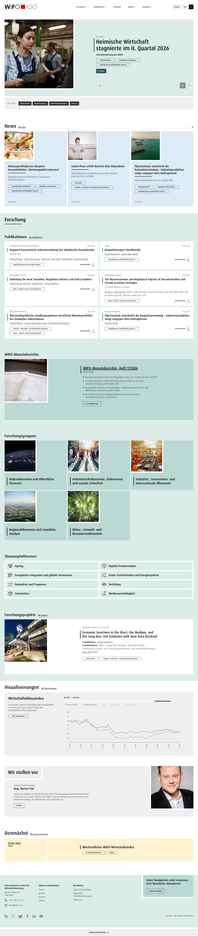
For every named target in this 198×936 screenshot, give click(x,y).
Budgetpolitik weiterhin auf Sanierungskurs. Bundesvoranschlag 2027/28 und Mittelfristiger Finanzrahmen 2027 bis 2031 (116, 389)
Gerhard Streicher (81, 259)
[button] (96, 85)
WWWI (112, 853)
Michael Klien (67, 259)
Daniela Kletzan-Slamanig (20, 283)
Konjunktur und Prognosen (127, 60)
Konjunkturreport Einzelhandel (21, 186)
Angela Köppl (37, 283)
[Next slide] (189, 85)
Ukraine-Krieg (90, 659)
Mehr (102, 71)
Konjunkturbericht (144, 187)
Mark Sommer (120, 292)
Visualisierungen (40, 103)
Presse (176, 7)
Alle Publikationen (36, 237)
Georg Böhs (87, 652)
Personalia (78, 183)
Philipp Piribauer (16, 259)
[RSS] (6, 916)
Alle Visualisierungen (49, 688)
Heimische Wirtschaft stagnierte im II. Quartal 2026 (132, 45)
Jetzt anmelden (156, 891)
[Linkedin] (34, 916)
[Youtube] (41, 916)
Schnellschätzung (105, 60)
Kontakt (42, 893)
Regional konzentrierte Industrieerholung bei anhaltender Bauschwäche (52, 250)
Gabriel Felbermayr (105, 642)
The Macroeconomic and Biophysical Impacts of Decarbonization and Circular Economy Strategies (145, 281)
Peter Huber (56, 259)
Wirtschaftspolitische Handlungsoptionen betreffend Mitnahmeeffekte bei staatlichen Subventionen (51, 317)
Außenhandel (25, 103)
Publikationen (98, 7)
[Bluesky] (20, 916)
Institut (130, 7)
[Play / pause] (183, 85)
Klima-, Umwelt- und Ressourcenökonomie (27, 289)
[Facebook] (27, 916)
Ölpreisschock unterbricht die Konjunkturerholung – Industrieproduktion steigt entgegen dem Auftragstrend (159, 169)
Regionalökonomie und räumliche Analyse (27, 264)
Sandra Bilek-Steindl (129, 254)
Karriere (74, 103)
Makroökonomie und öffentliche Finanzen (113, 65)
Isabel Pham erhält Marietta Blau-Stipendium (97, 166)
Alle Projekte (43, 615)
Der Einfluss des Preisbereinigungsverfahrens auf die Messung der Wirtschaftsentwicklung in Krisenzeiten (112, 395)
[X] (13, 916)
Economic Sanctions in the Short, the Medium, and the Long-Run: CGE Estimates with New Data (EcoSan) (119, 634)
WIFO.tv (42, 900)
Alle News (22, 127)
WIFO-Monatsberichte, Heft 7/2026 (110, 368)
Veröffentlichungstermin (93, 853)
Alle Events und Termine (39, 834)
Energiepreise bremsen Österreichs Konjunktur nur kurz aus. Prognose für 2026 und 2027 (121, 377)
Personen (117, 7)
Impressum (77, 899)
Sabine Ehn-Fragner (32, 259)
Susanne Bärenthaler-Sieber (35, 323)
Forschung (80, 7)
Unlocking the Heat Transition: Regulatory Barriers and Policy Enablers (51, 279)
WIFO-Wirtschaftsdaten (59, 103)
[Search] (191, 7)
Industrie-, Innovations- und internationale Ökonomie (92, 187)
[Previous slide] (176, 85)
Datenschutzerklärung (82, 889)
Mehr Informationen (18, 716)
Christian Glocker (111, 323)
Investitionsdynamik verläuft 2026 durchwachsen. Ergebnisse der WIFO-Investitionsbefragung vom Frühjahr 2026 (114, 382)
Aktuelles (146, 7)
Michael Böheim (16, 323)
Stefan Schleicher (51, 283)
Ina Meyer (109, 292)
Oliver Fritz (45, 259)
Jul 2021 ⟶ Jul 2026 (72, 697)
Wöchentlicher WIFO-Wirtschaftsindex (108, 847)
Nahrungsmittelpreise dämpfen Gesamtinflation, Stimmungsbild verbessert (33, 167)
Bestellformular (93, 404)
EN (185, 7)
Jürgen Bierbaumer (112, 254)
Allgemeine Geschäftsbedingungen (82, 894)
